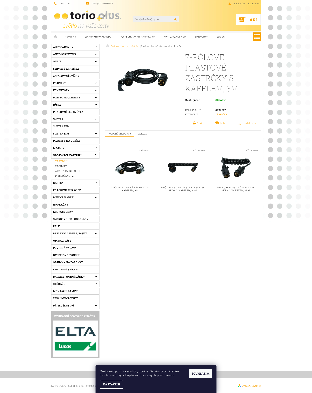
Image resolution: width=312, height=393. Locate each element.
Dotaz (223, 123)
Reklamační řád (175, 37)
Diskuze (142, 133)
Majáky (58, 148)
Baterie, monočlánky (69, 276)
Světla (58, 119)
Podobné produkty (119, 133)
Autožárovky (63, 47)
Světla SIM (61, 133)
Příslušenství (63, 305)
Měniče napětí (63, 197)
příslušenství (64, 175)
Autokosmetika (65, 54)
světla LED (61, 126)
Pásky (57, 104)
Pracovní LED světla (68, 112)
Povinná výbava (64, 248)
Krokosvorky (63, 211)
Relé (56, 226)
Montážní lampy (65, 291)
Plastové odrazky (66, 97)
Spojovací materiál (67, 155)
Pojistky (59, 83)
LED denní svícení (66, 269)
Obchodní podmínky (98, 37)
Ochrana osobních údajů (138, 37)
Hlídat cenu (250, 123)
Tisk (199, 123)
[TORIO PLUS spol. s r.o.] (87, 19)
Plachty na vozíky (67, 140)
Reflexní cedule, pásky (70, 233)
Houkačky (60, 204)
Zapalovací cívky (65, 298)
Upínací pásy (62, 240)
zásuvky (61, 166)
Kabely (58, 183)
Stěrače (59, 284)
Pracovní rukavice (67, 190)
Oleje (57, 61)
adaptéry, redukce (67, 171)
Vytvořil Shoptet (251, 385)
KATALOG (70, 37)
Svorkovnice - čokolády (70, 219)
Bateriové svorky (66, 255)
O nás (221, 37)
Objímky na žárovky (68, 262)
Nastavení (111, 384)
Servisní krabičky (66, 68)
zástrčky (61, 161)
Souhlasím (200, 373)
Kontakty (201, 37)
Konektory (61, 90)
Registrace (254, 3)
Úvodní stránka (55, 37)
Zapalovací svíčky (66, 76)
